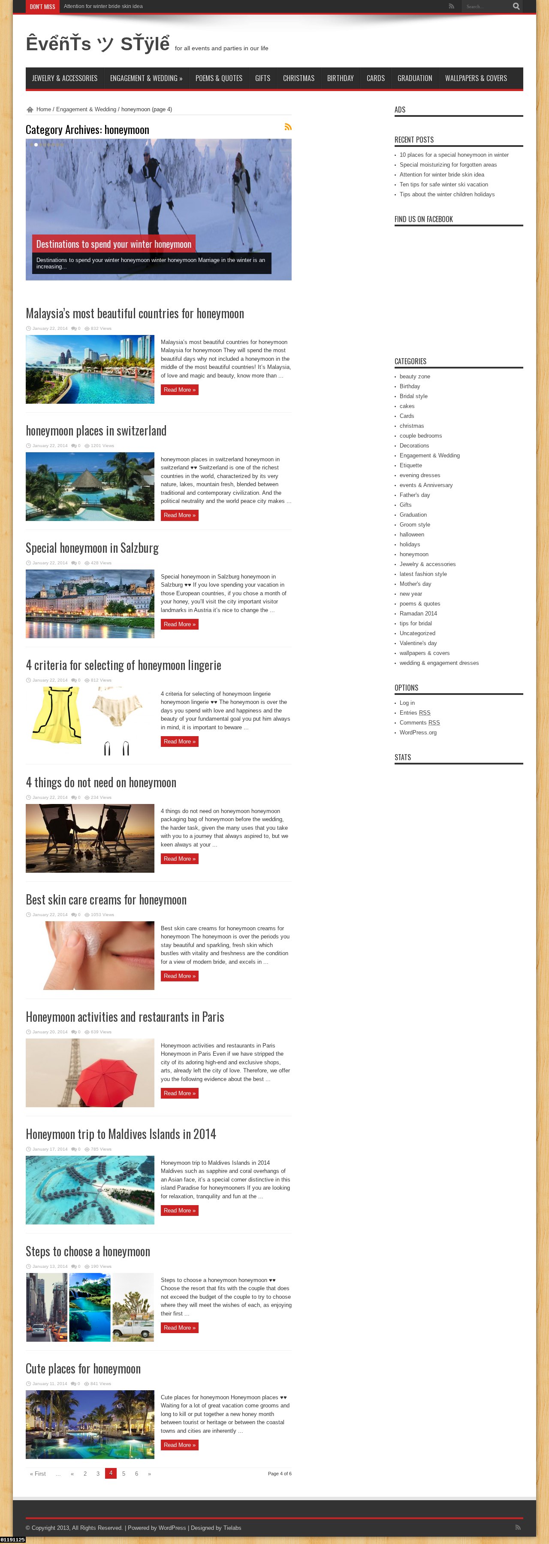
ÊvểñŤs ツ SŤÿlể (100, 43)
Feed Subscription (288, 126)
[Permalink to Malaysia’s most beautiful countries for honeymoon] (90, 402)
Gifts (262, 78)
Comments (420, 722)
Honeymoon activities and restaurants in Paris (125, 1016)
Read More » (180, 390)
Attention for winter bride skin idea (103, 6)
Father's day (415, 495)
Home (43, 109)
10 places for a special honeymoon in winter (454, 155)
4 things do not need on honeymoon (101, 782)
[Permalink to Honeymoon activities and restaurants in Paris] (90, 1105)
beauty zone (415, 376)
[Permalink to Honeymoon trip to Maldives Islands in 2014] (90, 1222)
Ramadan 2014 (418, 613)
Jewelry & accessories (64, 78)
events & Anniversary (426, 485)
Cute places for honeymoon (83, 1368)
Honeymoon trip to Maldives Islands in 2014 (121, 1133)
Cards (376, 78)
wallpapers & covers (476, 78)
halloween (412, 534)
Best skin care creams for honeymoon (106, 899)
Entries (415, 713)
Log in (407, 703)
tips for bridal (416, 623)
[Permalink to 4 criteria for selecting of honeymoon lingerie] (90, 753)
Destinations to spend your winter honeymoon (113, 243)
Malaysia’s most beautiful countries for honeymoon (135, 313)
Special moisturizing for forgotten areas (448, 164)
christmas (298, 78)
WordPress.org (418, 732)
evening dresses (420, 475)
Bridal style (414, 396)
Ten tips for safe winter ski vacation (444, 184)
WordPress (172, 1528)
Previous (283, 147)
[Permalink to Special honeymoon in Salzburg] (90, 636)
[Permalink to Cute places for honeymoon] (90, 1457)
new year (411, 594)
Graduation (415, 78)
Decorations (414, 445)
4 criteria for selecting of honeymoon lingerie (123, 664)
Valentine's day (418, 643)
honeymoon (414, 554)
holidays (410, 544)
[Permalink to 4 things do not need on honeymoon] (90, 871)
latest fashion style (423, 574)
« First (38, 1474)
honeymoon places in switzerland (96, 430)
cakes (407, 406)
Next (283, 161)
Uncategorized (417, 633)
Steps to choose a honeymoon (88, 1251)
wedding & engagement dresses (439, 663)
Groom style (415, 524)
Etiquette (411, 465)
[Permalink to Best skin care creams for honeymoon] (90, 988)
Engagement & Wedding (146, 78)
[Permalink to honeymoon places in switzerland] (90, 519)
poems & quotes (219, 78)
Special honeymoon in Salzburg (92, 547)
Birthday (340, 78)
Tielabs (232, 1528)
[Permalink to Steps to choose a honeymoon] (90, 1340)
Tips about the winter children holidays (447, 194)
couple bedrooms (421, 435)
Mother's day (415, 584)
